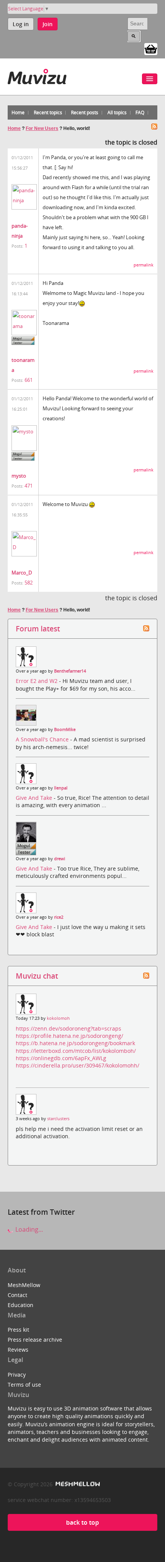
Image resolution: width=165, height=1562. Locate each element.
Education (20, 1305)
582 (29, 582)
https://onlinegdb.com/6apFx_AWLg (61, 1058)
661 (29, 379)
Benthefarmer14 (70, 671)
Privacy (17, 1374)
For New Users (42, 128)
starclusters (58, 1118)
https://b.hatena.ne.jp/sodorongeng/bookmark (75, 1043)
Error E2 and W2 (37, 680)
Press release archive (35, 1339)
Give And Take (35, 797)
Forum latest (38, 628)
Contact (17, 1295)
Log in (21, 24)
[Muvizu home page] (37, 75)
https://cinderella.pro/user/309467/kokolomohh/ (77, 1065)
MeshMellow (24, 1285)
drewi (59, 858)
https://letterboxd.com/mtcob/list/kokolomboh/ (76, 1050)
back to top (82, 1522)
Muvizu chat (37, 976)
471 (29, 485)
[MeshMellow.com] (77, 1484)
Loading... (28, 1229)
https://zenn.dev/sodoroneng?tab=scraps (68, 1028)
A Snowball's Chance (43, 739)
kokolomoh (58, 1018)
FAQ (139, 112)
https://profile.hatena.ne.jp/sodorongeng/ (69, 1035)
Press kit (18, 1329)
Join (48, 24)
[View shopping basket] (150, 48)
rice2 (58, 917)
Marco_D (22, 572)
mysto (19, 475)
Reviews (18, 1349)
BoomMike (65, 729)
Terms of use (24, 1384)
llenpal (61, 788)
